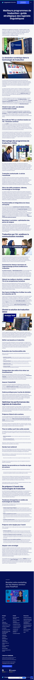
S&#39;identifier (12, 2)
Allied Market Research (24, 103)
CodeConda (10, 655)
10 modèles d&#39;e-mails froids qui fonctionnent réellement (27, 622)
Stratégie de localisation (27, 617)
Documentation (26, 630)
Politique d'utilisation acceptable (5, 646)
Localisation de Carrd (16, 627)
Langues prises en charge (6, 624)
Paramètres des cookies (6, 629)
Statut (25, 632)
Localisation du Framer (16, 624)
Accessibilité (4, 628)
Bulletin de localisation (27, 629)
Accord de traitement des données (6, 651)
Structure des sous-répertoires (16, 618)
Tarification (4, 619)
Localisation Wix (15, 629)
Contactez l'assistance (6, 626)
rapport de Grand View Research (20, 304)
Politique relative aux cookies (5, 644)
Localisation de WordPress (15, 631)
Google (3, 216)
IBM (27, 214)
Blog (3, 620)
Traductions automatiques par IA (16, 622)
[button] (31, 2)
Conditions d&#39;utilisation (5, 638)
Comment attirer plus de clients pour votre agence (28, 620)
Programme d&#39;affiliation (5, 623)
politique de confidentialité (4, 636)
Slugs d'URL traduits (16, 620)
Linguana (24, 558)
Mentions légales (5, 648)
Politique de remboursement (4, 641)
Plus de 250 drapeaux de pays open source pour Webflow (28, 626)
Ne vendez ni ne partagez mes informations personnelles (6, 632)
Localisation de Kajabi (16, 633)
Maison (3, 617)
